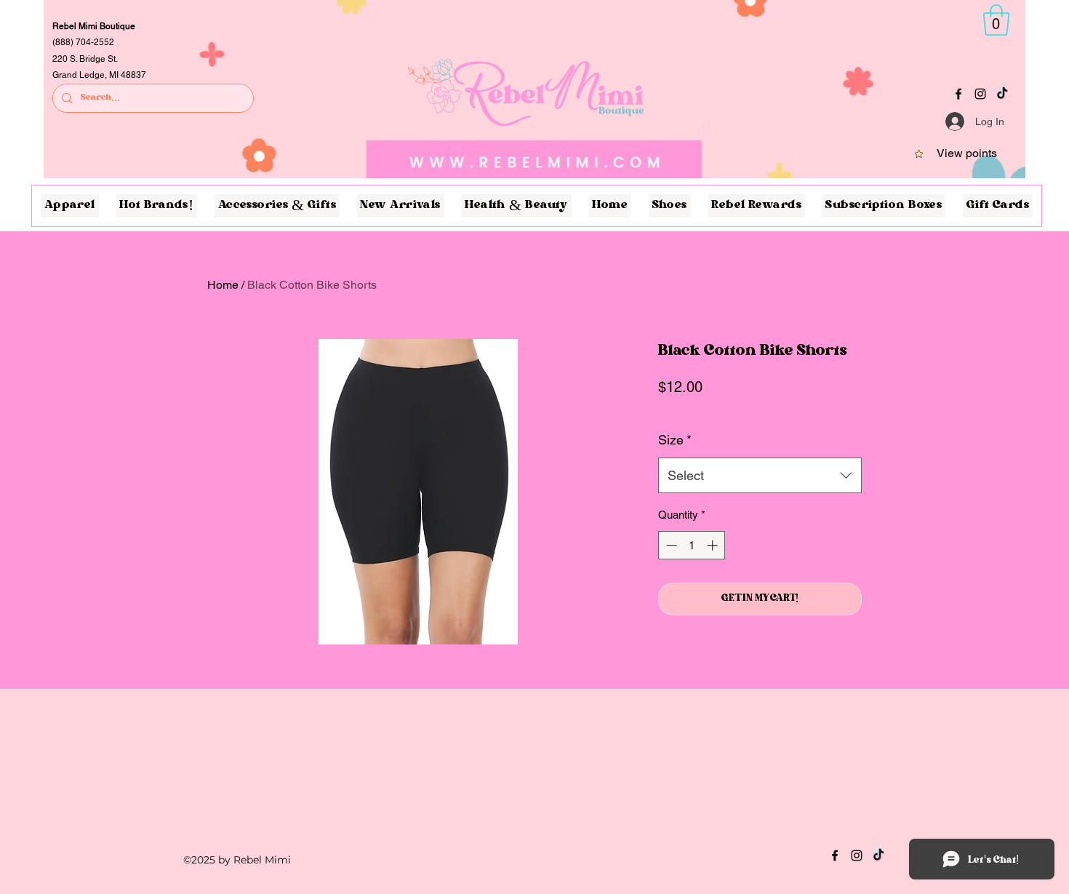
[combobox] (760, 476)
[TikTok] (1002, 94)
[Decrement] (670, 545)
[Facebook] (958, 94)
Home (223, 285)
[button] (996, 20)
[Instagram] (980, 94)
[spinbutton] (692, 545)
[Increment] (714, 545)
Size (675, 439)
